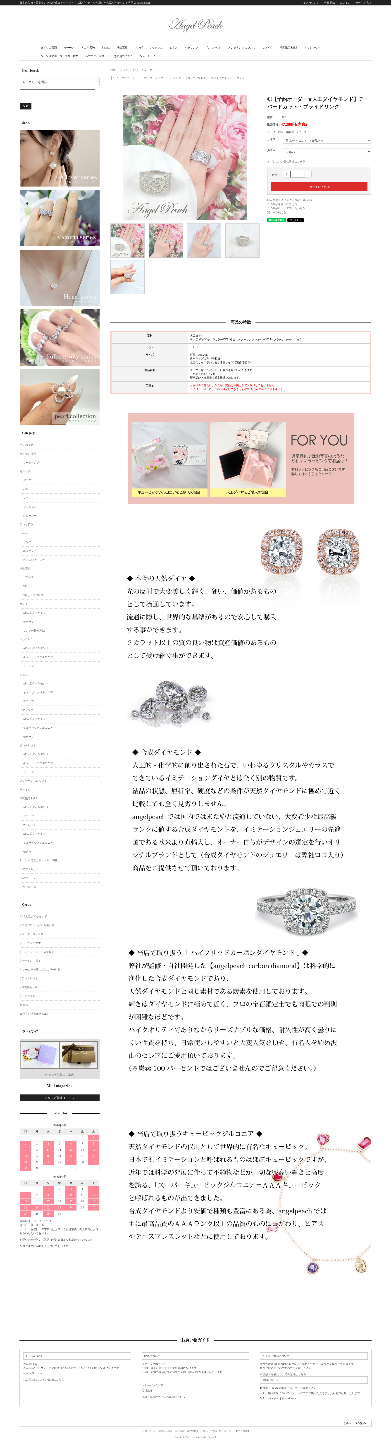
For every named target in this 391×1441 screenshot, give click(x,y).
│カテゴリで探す (195, 78)
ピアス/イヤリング (34, 559)
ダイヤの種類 (49, 47)
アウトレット (312, 47)
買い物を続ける (276, 212)
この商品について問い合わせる (286, 208)
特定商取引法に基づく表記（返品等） (290, 200)
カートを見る (363, 2)
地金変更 (122, 47)
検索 (26, 106)
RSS (238, 1431)
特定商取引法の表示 (197, 1431)
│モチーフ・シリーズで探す (37, 951)
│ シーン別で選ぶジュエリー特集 (40, 969)
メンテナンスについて (241, 47)
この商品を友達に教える (282, 204)
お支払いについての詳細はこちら (43, 1379)
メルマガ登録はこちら (59, 1097)
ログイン (345, 2)
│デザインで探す (30, 960)
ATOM (246, 1431)
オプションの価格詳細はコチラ (286, 161)
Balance (106, 47)
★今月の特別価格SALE (34, 1013)
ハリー (27, 489)
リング (138, 47)
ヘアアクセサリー (96, 56)
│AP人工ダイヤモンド (124, 78)
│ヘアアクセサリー (31, 996)
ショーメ (28, 498)
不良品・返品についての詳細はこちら (283, 1374)
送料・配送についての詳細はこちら (163, 1397)
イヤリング (191, 47)
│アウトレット (29, 978)
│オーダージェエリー (155, 78)
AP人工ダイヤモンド (145, 70)
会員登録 (329, 2)
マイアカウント (309, 2)
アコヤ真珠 (88, 47)
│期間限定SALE (29, 987)
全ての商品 (26, 444)
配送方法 (179, 1431)
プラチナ (28, 577)
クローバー (30, 515)
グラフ (27, 480)
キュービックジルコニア (38, 657)
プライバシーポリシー (222, 1431)
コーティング (31, 462)
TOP (113, 70)
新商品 (24, 1005)
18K (25, 586)
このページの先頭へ (355, 1423)
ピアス (174, 47)
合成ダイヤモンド (221, 78)
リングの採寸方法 (34, 630)
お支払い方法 (165, 1431)
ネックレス (156, 47)
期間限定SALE (288, 47)
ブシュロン (30, 506)
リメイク (267, 47)
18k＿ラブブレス (33, 595)
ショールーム (148, 56)
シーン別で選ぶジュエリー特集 (60, 56)
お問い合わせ (149, 1431)
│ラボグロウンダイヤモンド (37, 925)
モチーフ (69, 47)
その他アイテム (123, 56)
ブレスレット (213, 47)
